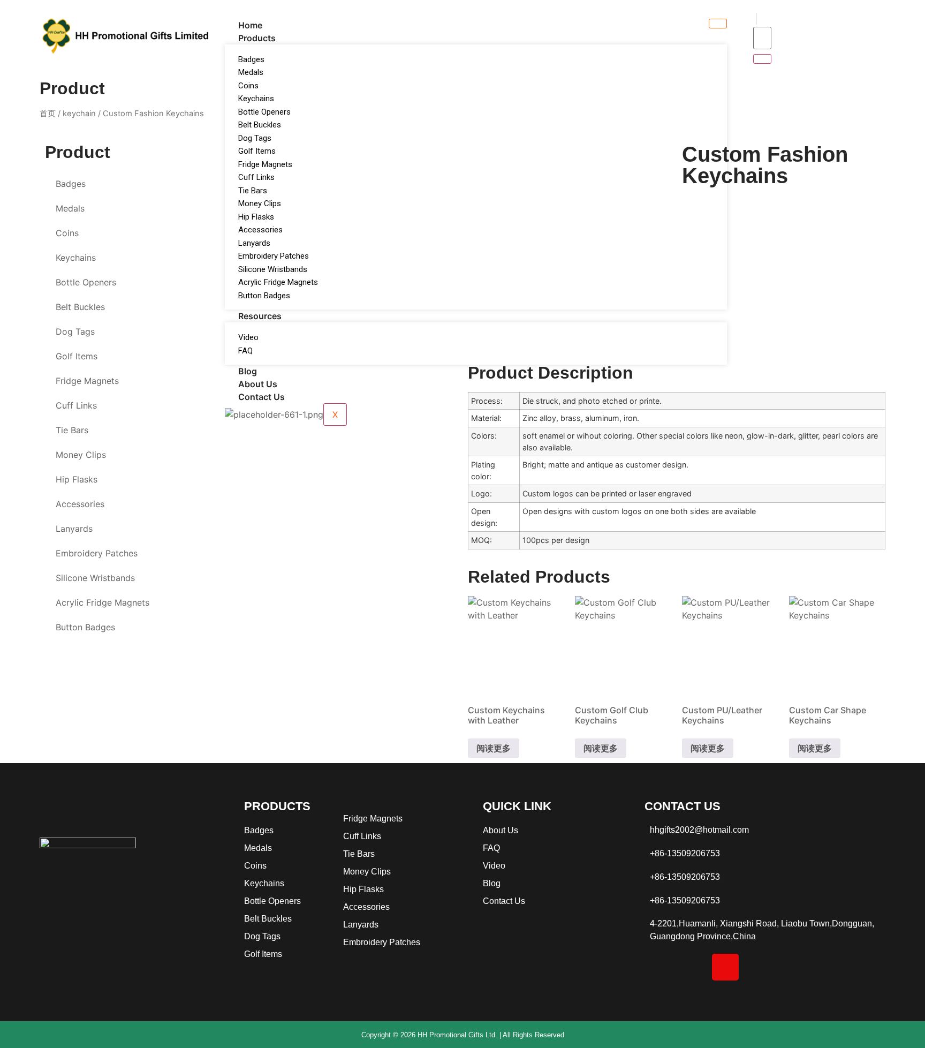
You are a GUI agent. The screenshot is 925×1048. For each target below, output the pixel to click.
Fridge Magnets (265, 164)
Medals (250, 72)
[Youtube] (792, 967)
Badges (251, 59)
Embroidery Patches (273, 256)
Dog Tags (254, 138)
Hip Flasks (256, 217)
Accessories (260, 230)
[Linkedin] (691, 967)
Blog (247, 371)
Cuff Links (256, 177)
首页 (48, 113)
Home (250, 25)
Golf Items (257, 151)
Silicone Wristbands (272, 269)
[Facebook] (658, 967)
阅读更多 (493, 748)
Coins (248, 86)
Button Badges (264, 295)
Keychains (256, 98)
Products (257, 38)
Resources (260, 316)
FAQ (245, 351)
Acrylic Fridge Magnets (278, 282)
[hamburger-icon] (718, 23)
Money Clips (259, 203)
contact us (261, 396)
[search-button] (762, 59)
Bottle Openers (264, 112)
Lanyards (254, 243)
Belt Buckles (259, 125)
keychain (79, 113)
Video (248, 337)
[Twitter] (759, 967)
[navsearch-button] (756, 19)
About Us (257, 384)
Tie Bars (252, 190)
